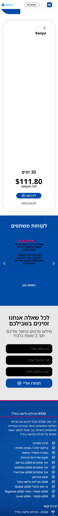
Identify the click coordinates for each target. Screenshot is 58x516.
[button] (49, 4)
